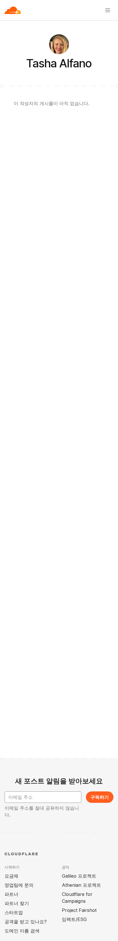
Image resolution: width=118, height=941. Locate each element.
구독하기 (100, 797)
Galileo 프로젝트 (79, 876)
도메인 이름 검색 (22, 931)
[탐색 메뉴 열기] (107, 10)
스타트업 (14, 912)
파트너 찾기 (17, 903)
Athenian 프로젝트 (81, 885)
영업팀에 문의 (19, 885)
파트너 (11, 894)
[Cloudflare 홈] (13, 10)
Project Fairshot (79, 910)
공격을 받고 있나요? (26, 921)
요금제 (11, 876)
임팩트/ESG (74, 919)
